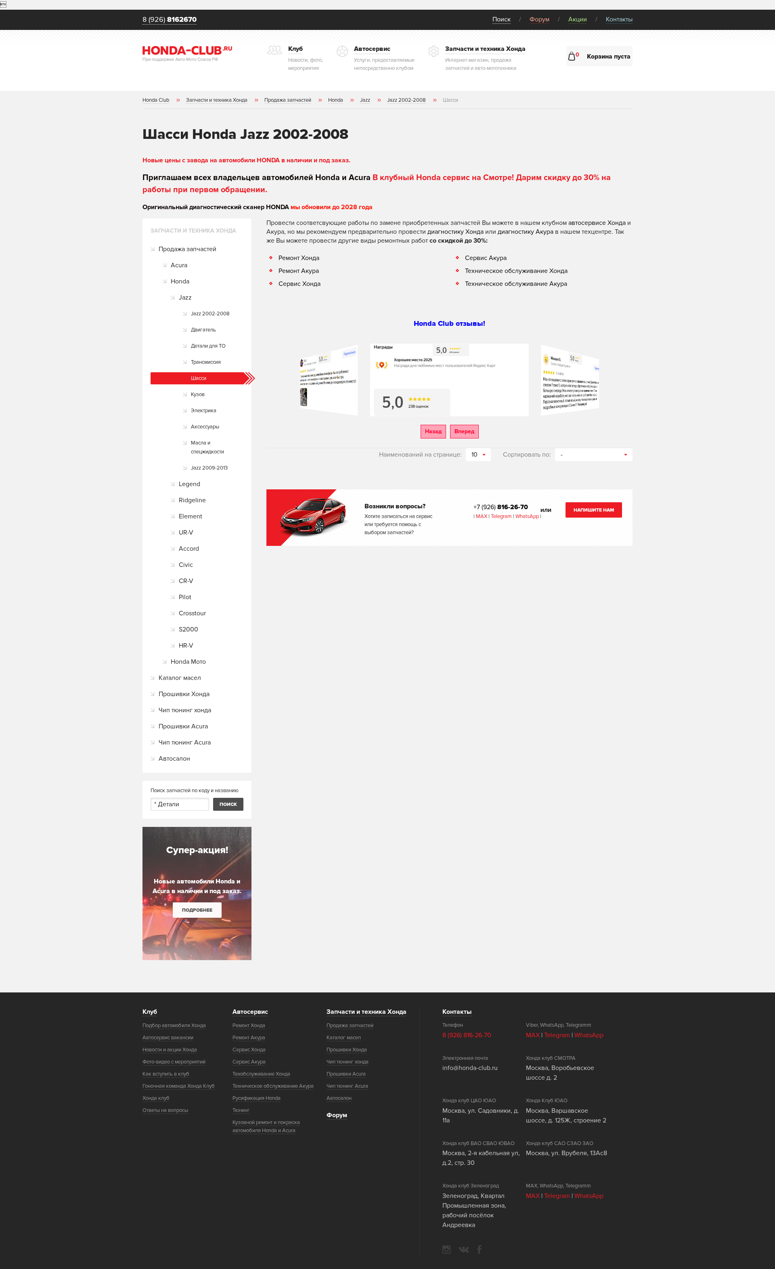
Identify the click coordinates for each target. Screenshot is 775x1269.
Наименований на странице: (420, 455)
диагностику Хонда (455, 232)
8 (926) (169, 20)
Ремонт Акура (299, 271)
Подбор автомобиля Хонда (174, 1025)
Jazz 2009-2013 (209, 468)
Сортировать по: (527, 455)
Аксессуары (205, 427)
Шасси (198, 378)
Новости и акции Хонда (169, 1050)
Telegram (502, 516)
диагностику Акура (525, 232)
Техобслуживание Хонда (261, 1074)
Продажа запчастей (187, 249)
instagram (446, 1250)
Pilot (185, 597)
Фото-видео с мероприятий (173, 1062)
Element (190, 516)
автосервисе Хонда (597, 223)
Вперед (464, 431)
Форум (539, 19)
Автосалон (174, 759)
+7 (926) (500, 507)
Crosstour (192, 613)
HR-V (186, 646)
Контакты (619, 19)
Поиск (501, 19)
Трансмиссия (206, 362)
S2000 (188, 629)
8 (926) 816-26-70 (466, 1035)
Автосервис (250, 1012)
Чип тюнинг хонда (185, 710)
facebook (479, 1249)
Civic (186, 565)
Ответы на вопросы (165, 1110)
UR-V (186, 533)
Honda (180, 281)
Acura (179, 265)
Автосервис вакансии (167, 1037)
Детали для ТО (208, 346)
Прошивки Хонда (184, 694)
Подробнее (197, 910)
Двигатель (203, 330)
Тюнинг (241, 1110)
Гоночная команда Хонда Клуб (178, 1086)
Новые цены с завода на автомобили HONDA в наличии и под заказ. (246, 160)
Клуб (149, 1012)
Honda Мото (188, 662)
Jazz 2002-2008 (210, 313)
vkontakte (464, 1249)
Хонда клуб (156, 1098)
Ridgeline (192, 500)
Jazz (185, 298)
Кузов (198, 394)
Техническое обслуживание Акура (516, 284)
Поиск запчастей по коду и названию (195, 790)
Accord (189, 549)
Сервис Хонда (299, 284)
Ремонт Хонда (299, 258)
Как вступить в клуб (165, 1074)
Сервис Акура (486, 258)
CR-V (186, 581)
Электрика (203, 410)
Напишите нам (594, 510)
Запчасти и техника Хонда (366, 1012)
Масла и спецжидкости (207, 447)
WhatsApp (527, 516)
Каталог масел (180, 678)
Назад (433, 431)
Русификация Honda (256, 1098)
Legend (189, 484)
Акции (577, 19)
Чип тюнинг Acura (185, 742)
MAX (481, 516)
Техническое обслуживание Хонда (516, 271)
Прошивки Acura (183, 726)
